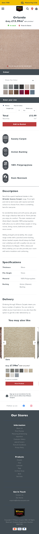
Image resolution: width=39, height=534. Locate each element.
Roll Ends (19, 476)
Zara (8, 359)
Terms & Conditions (19, 445)
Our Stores (19, 415)
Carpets (19, 460)
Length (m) (9, 108)
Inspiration (19, 436)
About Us (19, 428)
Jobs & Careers (19, 442)
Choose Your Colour (11, 80)
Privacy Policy (19, 447)
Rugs (19, 468)
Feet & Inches (18, 105)
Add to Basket (19, 124)
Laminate (19, 465)
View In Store (26, 25)
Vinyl (19, 463)
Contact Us (19, 495)
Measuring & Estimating (19, 434)
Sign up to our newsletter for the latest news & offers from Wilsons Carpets (20, 395)
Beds (19, 474)
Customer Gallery (19, 439)
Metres (7, 105)
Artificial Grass (19, 471)
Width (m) (29, 108)
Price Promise (19, 431)
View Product (19, 383)
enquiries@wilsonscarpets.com (19, 500)
